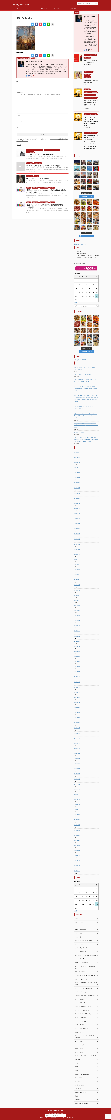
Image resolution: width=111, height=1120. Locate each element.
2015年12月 (77, 860)
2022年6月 (77, 482)
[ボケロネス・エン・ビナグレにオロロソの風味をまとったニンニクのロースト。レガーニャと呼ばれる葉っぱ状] (77, 215)
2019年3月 (77, 666)
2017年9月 (77, 753)
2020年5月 (77, 600)
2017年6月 (77, 768)
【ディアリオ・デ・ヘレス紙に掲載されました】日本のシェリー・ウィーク (85, 380)
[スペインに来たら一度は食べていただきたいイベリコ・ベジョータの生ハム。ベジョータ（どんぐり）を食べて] (77, 208)
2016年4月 (77, 840)
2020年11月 (77, 569)
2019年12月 (77, 625)
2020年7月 (77, 590)
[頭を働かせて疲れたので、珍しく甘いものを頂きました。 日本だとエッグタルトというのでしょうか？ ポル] (96, 221)
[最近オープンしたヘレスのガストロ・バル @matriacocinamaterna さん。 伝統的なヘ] (96, 208)
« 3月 (75, 303)
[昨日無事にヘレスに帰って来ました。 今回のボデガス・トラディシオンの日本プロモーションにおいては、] (89, 162)
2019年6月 (77, 651)
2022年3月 (77, 498)
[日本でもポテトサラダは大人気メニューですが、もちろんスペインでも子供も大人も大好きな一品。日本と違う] (83, 221)
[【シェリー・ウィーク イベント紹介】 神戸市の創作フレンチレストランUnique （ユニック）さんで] (96, 181)
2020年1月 (77, 620)
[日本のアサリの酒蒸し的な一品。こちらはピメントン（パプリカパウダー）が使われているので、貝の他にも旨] (83, 215)
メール (19, 121)
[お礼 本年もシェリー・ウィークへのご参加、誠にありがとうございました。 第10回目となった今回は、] (77, 181)
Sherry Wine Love (21, 4)
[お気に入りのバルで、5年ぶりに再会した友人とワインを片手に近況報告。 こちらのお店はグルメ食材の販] (77, 227)
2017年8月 (77, 758)
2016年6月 (77, 830)
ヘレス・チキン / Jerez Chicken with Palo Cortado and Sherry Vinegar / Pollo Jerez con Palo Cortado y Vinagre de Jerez (86, 439)
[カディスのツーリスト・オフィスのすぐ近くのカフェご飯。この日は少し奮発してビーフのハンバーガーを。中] (83, 227)
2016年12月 (77, 799)
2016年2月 (77, 850)
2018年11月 (77, 687)
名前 (19, 115)
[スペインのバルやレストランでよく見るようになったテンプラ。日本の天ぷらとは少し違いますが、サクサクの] (77, 221)
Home (18, 8)
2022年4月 (77, 493)
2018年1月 (77, 733)
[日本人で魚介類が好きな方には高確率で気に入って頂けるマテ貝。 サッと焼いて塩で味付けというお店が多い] (83, 202)
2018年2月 (77, 728)
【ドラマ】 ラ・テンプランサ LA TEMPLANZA (40, 155)
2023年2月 (77, 457)
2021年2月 (77, 554)
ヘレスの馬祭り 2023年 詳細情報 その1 (84, 374)
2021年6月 (77, 534)
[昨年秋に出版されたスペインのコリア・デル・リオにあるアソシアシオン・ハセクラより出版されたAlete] (83, 162)
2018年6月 (77, 707)
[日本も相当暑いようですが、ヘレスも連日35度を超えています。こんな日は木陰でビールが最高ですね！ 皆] (89, 221)
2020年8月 (77, 585)
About (31, 8)
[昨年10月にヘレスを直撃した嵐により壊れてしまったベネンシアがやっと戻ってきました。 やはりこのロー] (77, 162)
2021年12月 (77, 513)
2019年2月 (77, 671)
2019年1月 (77, 677)
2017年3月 (77, 784)
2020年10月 (77, 574)
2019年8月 (77, 641)
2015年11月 (77, 865)
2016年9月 (77, 814)
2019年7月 (77, 646)
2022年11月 (77, 462)
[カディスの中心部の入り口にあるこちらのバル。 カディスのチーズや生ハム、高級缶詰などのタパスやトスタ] (89, 227)
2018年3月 (77, 722)
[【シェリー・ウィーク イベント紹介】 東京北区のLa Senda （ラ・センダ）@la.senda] (96, 187)
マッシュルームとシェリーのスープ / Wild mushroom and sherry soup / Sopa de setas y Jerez (86, 425)
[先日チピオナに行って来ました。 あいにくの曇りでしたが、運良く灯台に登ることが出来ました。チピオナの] (77, 175)
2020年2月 (77, 615)
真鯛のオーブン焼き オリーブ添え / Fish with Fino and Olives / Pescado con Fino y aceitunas (85, 415)
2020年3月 (77, 610)
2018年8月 (77, 697)
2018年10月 (77, 692)
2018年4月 (77, 717)
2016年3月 (77, 845)
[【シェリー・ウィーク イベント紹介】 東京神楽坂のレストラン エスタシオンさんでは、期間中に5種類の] (83, 187)
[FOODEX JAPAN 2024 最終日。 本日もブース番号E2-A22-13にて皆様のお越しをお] (96, 162)
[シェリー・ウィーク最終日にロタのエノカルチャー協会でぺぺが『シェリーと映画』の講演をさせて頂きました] (89, 175)
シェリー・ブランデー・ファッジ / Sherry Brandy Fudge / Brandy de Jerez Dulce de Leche (91, 121)
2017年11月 (77, 743)
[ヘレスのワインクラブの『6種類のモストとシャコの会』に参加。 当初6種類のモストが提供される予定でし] (83, 168)
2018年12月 (77, 682)
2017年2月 (77, 789)
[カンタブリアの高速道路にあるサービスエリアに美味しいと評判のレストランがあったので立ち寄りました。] (77, 202)
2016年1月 (77, 855)
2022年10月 (77, 467)
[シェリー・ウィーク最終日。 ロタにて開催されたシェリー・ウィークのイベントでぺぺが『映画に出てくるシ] (96, 175)
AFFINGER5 (71, 1117)
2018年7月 (77, 702)
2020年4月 (77, 605)
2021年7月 (77, 528)
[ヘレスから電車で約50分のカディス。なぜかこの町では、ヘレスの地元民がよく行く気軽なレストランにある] (96, 227)
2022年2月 (77, 503)
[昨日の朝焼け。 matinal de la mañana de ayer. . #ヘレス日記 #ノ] (83, 175)
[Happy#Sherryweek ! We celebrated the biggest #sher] (83, 181)
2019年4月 (77, 661)
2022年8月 (77, 472)
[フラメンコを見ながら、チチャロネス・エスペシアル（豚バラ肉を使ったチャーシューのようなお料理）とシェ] (96, 215)
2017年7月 (77, 763)
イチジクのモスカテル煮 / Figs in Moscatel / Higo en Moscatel (85, 407)
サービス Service (58, 8)
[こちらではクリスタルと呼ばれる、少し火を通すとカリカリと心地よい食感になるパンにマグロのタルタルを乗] (83, 208)
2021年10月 (77, 518)
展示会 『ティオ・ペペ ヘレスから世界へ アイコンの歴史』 (91, 62)
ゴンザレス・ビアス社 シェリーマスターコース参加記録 (43, 166)
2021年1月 (77, 559)
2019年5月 (77, 656)
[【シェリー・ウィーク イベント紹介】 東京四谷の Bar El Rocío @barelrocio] (89, 187)
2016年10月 (77, 809)
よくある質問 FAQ (71, 8)
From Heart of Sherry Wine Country (55, 1113)
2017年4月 (77, 779)
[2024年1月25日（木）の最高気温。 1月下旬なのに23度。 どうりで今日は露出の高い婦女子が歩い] (89, 168)
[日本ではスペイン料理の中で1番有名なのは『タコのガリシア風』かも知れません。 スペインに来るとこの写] (96, 202)
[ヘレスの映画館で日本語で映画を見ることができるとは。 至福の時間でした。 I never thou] (96, 168)
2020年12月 (77, 564)
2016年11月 (77, 804)
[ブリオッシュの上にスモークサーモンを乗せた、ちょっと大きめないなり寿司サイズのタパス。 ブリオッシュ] (89, 215)
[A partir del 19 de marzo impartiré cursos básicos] (77, 168)
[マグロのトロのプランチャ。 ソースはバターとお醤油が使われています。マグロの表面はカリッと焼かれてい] (89, 208)
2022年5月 (77, 488)
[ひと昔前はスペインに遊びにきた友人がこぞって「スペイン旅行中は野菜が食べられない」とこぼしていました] (89, 202)
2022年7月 (77, 477)
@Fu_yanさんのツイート (81, 244)
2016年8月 (77, 820)
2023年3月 (77, 452)
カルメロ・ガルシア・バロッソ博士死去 (37, 178)
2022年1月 (77, 508)
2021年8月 (77, 523)
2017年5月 (77, 774)
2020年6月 (77, 595)
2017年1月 (77, 794)
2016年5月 (77, 835)
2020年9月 (77, 580)
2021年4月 (77, 544)
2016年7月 (77, 825)
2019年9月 (77, 636)
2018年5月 (77, 712)
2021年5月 (77, 539)
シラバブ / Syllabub (79, 432)
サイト (19, 127)
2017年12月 (77, 738)
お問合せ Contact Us (45, 8)
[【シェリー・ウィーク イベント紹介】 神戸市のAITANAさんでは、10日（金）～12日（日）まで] (89, 181)
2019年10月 (77, 631)
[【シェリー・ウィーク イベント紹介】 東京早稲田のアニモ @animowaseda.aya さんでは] (77, 187)
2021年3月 (77, 549)
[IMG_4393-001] (44, 24)
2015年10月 (77, 871)
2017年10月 (77, 748)
